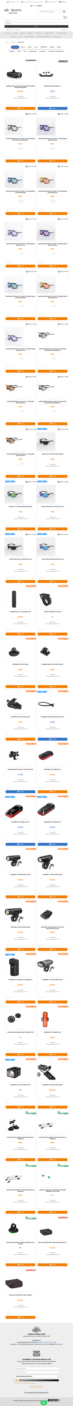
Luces (24, 51)
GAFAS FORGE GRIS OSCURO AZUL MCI (52, 559)
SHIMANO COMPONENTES (43, 36)
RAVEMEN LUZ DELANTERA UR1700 (20, 1085)
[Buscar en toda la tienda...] (64, 11)
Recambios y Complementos (56, 51)
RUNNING (30, 33)
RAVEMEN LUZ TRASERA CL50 (52, 822)
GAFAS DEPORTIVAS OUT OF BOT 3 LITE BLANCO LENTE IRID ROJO (20, 454)
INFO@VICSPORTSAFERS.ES (46, 1342)
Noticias (40, 1400)
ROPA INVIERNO (29, 36)
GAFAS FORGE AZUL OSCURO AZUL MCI (52, 506)
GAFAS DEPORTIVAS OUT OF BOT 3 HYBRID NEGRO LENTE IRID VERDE (20, 192)
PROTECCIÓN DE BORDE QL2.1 (52, 86)
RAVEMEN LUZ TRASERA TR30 (52, 1032)
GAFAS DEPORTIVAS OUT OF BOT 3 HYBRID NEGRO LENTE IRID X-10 (20, 244)
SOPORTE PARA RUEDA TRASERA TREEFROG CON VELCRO (20, 1243)
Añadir (21, 108)
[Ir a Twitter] (51, 1400)
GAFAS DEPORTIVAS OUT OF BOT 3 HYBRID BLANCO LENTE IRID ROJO (52, 297)
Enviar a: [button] (37, 5)
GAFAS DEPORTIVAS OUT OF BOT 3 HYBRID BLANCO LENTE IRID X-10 (20, 349)
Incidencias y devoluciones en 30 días (33, 2)
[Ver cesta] (64, 17)
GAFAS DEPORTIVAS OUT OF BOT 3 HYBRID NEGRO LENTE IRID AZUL (52, 139)
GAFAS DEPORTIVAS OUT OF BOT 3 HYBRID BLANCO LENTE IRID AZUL (52, 244)
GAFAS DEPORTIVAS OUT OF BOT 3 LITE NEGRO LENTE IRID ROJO (20, 402)
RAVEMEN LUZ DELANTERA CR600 (52, 874)
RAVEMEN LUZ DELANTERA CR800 (20, 927)
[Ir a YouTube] (54, 1400)
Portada (15, 1400)
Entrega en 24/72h (14, 2)
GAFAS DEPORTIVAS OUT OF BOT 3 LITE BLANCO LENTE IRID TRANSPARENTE (52, 402)
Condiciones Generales (25, 1400)
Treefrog (52, 47)
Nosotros (34, 1400)
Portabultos (42, 51)
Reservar (53, 108)
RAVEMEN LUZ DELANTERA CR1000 (20, 874)
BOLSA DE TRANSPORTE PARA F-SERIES (20, 1295)
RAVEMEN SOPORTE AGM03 (20, 664)
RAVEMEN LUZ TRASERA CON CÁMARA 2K (20, 979)
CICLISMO (15, 33)
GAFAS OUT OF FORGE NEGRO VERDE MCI (20, 506)
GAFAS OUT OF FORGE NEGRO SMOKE (52, 454)
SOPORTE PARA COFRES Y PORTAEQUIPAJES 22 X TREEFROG (20, 1190)
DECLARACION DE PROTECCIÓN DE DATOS (37, 1392)
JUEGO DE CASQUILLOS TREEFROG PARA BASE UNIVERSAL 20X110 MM (52, 1190)
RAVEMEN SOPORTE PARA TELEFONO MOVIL (20, 769)
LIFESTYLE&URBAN (61, 33)
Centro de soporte (52, 2)
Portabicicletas (33, 51)
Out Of (36, 47)
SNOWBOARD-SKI (49, 33)
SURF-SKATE (38, 33)
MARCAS (7, 33)
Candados (12, 51)
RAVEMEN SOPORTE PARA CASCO (20, 717)
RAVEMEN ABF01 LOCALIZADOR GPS (20, 611)
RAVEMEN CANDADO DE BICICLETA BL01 (52, 717)
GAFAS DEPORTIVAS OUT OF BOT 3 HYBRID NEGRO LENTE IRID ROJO (52, 192)
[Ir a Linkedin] (56, 1400)
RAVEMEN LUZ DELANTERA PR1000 (52, 979)
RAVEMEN (44, 47)
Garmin (22, 47)
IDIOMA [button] (63, 2)
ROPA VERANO (57, 36)
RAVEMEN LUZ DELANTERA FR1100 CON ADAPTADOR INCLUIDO (52, 927)
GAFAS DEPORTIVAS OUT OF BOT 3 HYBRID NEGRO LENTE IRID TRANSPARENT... (20, 139)
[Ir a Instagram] (59, 1400)
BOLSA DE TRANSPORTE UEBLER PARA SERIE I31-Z (52, 1242)
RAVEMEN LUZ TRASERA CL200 (20, 822)
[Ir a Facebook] (49, 1400)
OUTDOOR (22, 33)
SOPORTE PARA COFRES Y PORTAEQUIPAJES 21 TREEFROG (20, 1138)
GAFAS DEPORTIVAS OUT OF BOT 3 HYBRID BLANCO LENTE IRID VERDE (20, 297)
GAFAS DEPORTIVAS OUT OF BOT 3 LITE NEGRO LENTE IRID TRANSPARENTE (52, 349)
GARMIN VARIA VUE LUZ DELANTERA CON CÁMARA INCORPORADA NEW (20, 86)
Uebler (59, 47)
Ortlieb (30, 47)
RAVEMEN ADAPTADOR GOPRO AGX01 (52, 664)
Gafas (19, 51)
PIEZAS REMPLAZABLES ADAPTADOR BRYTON (20, 1032)
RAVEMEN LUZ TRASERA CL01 (52, 769)
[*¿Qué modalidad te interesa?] (36, 1376)
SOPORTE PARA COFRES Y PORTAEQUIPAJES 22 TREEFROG (52, 1138)
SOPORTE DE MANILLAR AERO (52, 611)
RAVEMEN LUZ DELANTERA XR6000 (52, 1085)
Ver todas (15, 47)
